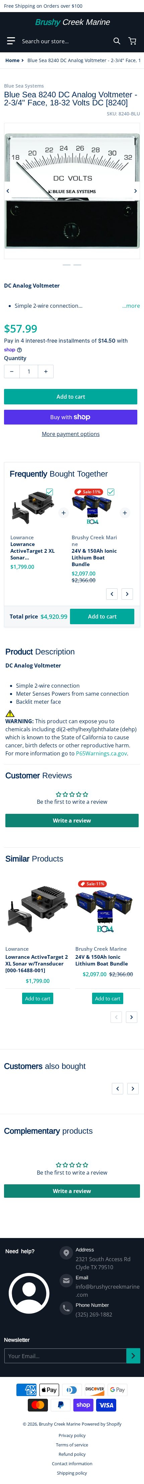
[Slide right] (136, 191)
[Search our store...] (117, 41)
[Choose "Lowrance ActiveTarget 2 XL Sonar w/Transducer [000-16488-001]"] (49, 492)
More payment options (71, 434)
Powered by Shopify (102, 1424)
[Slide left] (8, 191)
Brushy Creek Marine (59, 1424)
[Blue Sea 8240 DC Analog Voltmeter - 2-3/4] (67, 264)
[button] (11, 41)
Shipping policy (72, 1473)
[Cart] (133, 41)
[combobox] (71, 41)
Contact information (72, 1464)
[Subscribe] (133, 1356)
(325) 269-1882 (94, 1314)
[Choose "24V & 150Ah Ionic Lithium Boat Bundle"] (110, 492)
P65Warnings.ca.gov (101, 753)
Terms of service (72, 1445)
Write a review (72, 820)
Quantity (15, 358)
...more (131, 305)
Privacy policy (72, 1435)
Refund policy (72, 1454)
